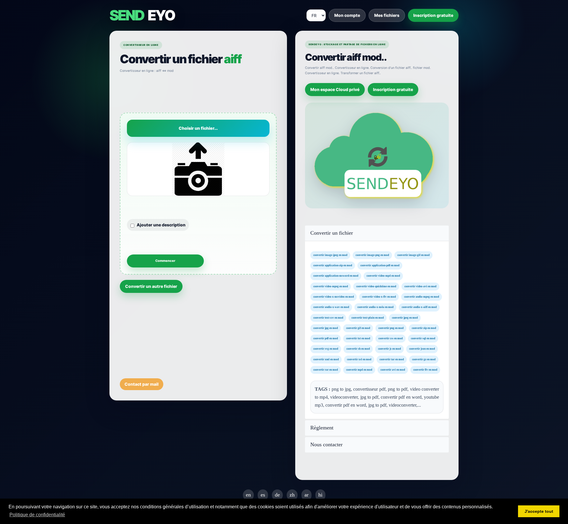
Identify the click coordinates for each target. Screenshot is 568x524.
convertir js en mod (389, 348)
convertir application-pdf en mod (379, 265)
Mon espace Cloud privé (334, 89)
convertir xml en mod (326, 359)
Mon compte (347, 15)
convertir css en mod (390, 338)
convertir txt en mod (358, 338)
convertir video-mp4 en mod (383, 275)
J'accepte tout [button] (539, 511)
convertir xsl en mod (359, 359)
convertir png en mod (391, 327)
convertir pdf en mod (325, 338)
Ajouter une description (161, 224)
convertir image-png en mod (372, 254)
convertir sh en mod (358, 348)
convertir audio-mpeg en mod (421, 296)
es (263, 495)
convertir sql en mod (423, 338)
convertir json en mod (422, 348)
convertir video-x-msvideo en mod (333, 296)
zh (292, 495)
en (248, 495)
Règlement (321, 428)
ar (306, 495)
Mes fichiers (386, 15)
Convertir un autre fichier (151, 286)
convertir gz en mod (423, 359)
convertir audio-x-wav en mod (331, 307)
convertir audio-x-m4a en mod (375, 307)
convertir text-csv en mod (328, 317)
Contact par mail (142, 384)
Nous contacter (326, 444)
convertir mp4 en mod (359, 369)
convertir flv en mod (425, 369)
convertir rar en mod (325, 369)
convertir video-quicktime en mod (376, 286)
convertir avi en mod (392, 369)
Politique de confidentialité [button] (37, 514)
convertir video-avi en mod (420, 286)
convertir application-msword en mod (335, 275)
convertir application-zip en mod (332, 265)
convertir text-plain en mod (367, 317)
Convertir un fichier (331, 233)
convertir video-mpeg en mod (330, 286)
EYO (142, 15)
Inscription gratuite (433, 15)
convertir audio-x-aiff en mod (419, 307)
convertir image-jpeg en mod (330, 254)
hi (320, 495)
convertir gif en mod (358, 327)
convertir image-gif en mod (413, 254)
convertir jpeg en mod (405, 317)
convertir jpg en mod (325, 327)
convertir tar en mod (392, 359)
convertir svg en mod (325, 348)
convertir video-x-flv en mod (379, 296)
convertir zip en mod (424, 327)
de (277, 495)
